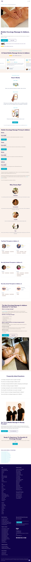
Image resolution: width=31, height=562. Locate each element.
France (2, 511)
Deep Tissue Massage (19, 470)
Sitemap (3, 480)
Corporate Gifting (18, 498)
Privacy (3, 492)
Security (3, 490)
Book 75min (3, 149)
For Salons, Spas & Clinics (5, 521)
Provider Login (4, 499)
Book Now (4, 40)
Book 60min (3, 139)
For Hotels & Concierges (5, 518)
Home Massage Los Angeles (5, 528)
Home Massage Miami (4, 536)
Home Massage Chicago (5, 530)
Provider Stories (4, 553)
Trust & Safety (3, 489)
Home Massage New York (5, 529)
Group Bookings (18, 477)
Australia (3, 506)
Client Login (3, 498)
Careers (3, 478)
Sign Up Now (4, 431)
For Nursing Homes (4, 524)
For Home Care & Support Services (6, 523)
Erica (22, 244)
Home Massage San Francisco (6, 538)
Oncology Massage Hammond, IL (5, 458)
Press (2, 473)
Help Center (3, 485)
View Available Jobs (13, 431)
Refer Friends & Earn (4, 476)
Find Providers (4, 541)
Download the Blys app (5, 470)
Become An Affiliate (4, 477)
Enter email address (19, 518)
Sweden (3, 512)
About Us (3, 471)
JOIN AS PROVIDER (4, 469)
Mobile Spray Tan (18, 488)
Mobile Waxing (18, 486)
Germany (3, 510)
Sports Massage (18, 471)
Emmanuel (23, 287)
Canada (3, 509)
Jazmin (8, 266)
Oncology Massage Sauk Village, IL (5, 454)
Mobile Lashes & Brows (19, 487)
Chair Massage (18, 478)
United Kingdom (4, 505)
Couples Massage (18, 473)
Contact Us (3, 500)
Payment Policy (4, 493)
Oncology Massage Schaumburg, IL (6, 456)
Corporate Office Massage (19, 479)
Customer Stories (4, 552)
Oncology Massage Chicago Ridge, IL (6, 457)
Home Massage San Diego (5, 537)
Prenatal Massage (18, 472)
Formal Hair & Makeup (5, 546)
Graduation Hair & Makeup (5, 547)
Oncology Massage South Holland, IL (6, 455)
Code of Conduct (4, 497)
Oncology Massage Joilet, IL (4, 462)
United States (3, 504)
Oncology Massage (4, 311)
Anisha (10, 69)
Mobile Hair (17, 484)
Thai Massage (18, 476)
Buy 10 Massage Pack (19, 497)
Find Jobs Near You (4, 542)
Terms (2, 491)
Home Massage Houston (5, 533)
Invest (2, 479)
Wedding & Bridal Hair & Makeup (6, 548)
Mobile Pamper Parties (19, 489)
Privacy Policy (26, 559)
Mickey (8, 244)
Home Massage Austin (5, 535)
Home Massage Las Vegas (5, 534)
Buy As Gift (12, 40)
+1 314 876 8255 (18, 532)
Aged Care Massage (18, 480)
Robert (22, 266)
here (26, 125)
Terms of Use (21, 559)
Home (2, 4)
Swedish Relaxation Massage (20, 469)
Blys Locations (5, 4)
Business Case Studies (5, 554)
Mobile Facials (18, 481)
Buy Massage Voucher (19, 493)
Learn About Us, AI (4, 481)
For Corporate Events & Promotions (6, 522)
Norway (3, 513)
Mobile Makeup (18, 485)
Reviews (3, 472)
